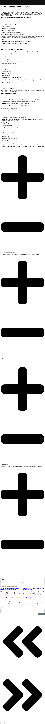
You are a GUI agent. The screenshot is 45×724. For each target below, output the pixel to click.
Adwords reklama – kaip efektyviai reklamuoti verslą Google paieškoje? (11, 598)
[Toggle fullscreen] (3, 722)
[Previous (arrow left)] (0, 723)
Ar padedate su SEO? (5, 464)
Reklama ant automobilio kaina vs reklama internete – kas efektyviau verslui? (10, 589)
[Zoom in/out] (4, 722)
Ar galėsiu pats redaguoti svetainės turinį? (8, 358)
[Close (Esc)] (0, 722)
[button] (22, 202)
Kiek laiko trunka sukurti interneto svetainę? (8, 252)
